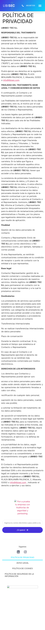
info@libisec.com (11, 80)
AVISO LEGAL (22, 563)
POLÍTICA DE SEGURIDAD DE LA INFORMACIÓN (19, 575)
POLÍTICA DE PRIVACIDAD (22, 557)
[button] (40, 5)
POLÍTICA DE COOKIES (22, 568)
